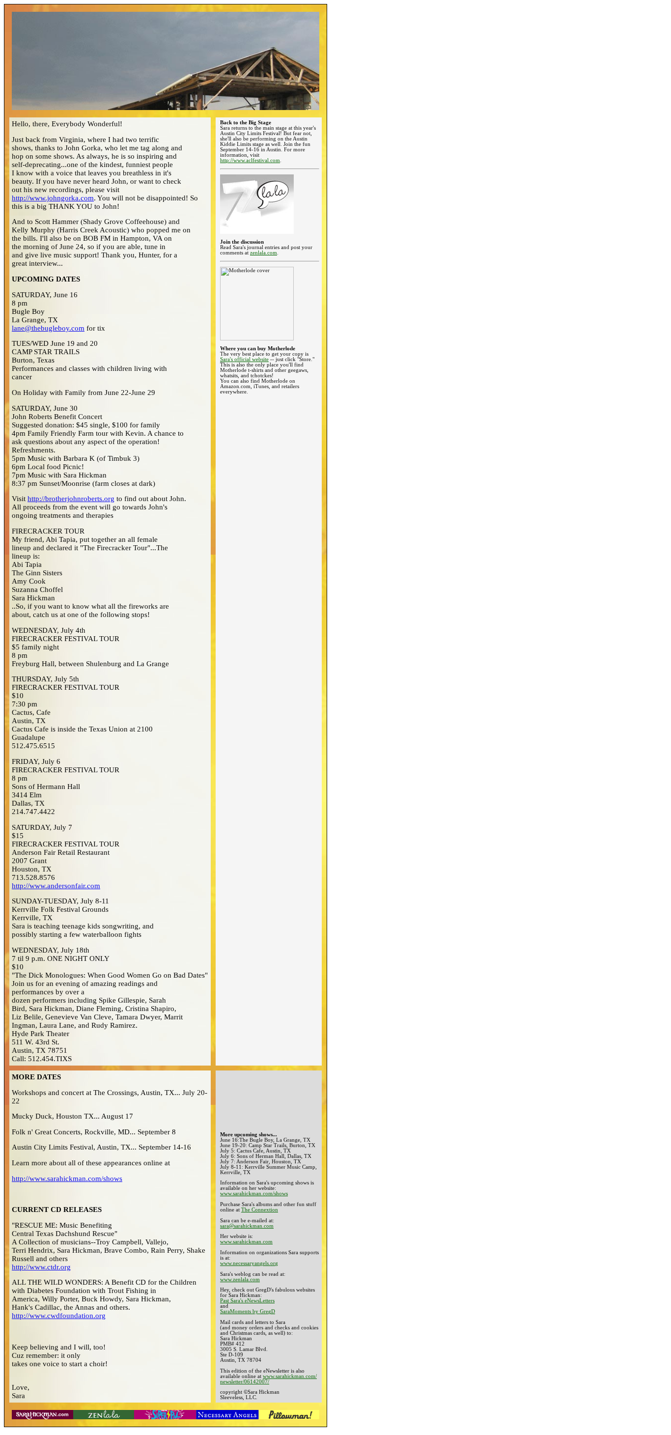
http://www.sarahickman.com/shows (67, 1178)
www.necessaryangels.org (249, 1263)
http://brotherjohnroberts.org (71, 499)
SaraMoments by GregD (247, 1311)
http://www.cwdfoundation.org (59, 1316)
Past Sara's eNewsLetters (247, 1300)
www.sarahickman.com (246, 1241)
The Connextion (259, 1209)
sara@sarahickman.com (247, 1226)
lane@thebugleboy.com (48, 328)
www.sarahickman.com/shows (254, 1193)
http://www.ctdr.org (41, 1267)
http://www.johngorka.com (53, 198)
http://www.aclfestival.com (250, 160)
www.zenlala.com (240, 1279)
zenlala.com (263, 252)
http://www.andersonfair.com (56, 886)
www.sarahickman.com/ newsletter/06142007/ (268, 1379)
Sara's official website (244, 359)
